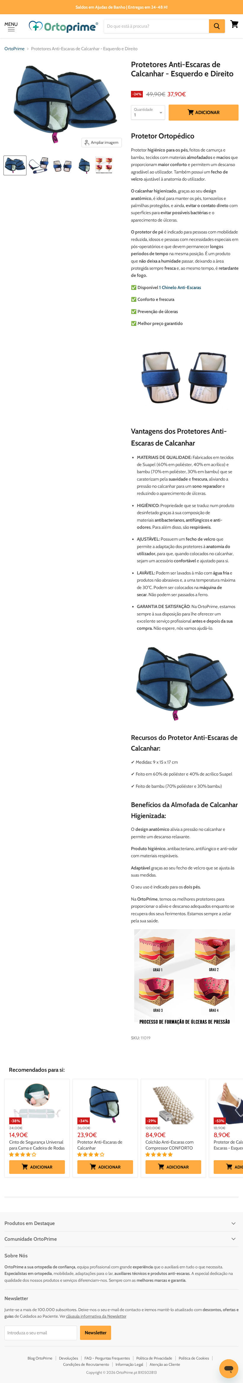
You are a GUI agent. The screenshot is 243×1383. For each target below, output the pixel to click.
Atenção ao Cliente (165, 1364)
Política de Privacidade (154, 1358)
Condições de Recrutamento (86, 1364)
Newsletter (95, 1332)
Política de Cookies (194, 1358)
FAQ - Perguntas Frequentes (107, 1358)
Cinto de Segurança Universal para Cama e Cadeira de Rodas (37, 1145)
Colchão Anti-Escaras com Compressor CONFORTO (170, 1145)
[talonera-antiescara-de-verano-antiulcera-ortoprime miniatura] (38, 165)
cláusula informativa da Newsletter (96, 1316)
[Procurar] (217, 26)
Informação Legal (129, 1364)
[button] (23, 1154)
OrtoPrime (14, 48)
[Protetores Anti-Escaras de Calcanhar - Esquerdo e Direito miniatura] (15, 165)
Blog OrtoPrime (40, 1358)
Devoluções (68, 1358)
